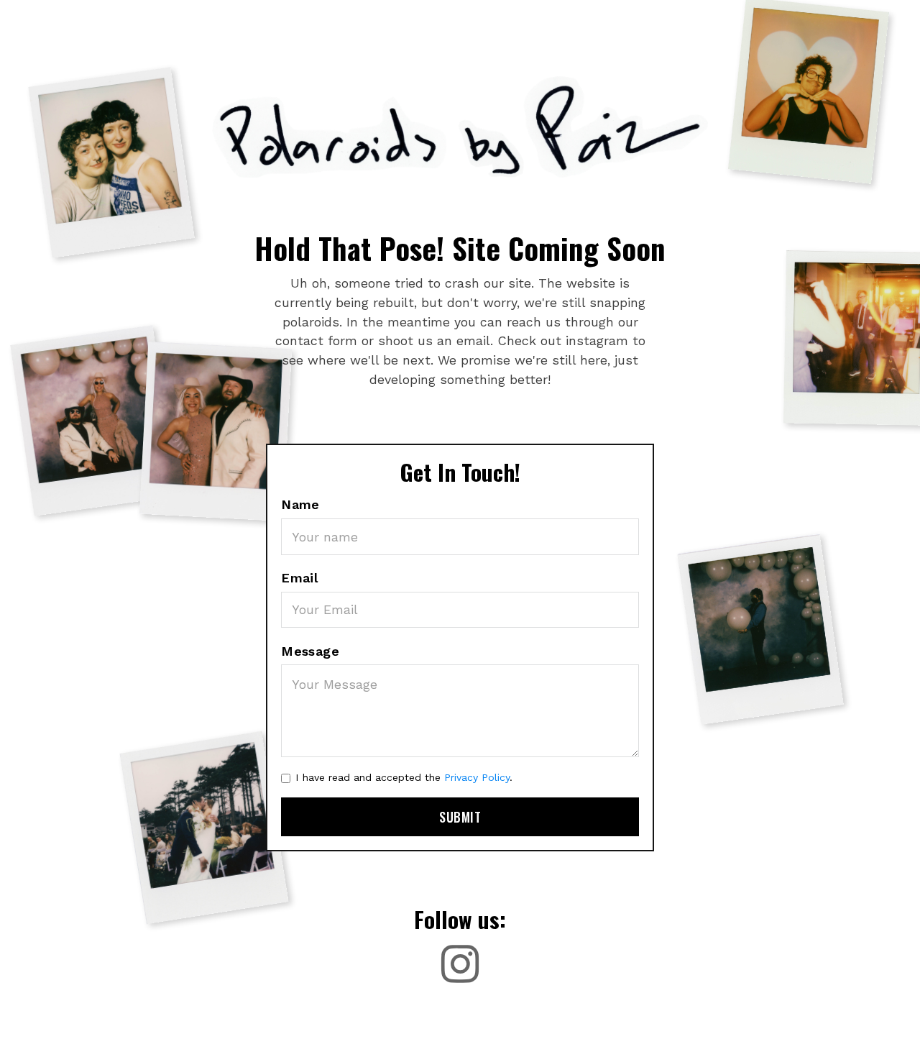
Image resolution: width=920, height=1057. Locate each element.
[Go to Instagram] (460, 964)
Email (299, 577)
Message (310, 651)
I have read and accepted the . (403, 777)
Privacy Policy (477, 777)
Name (300, 504)
